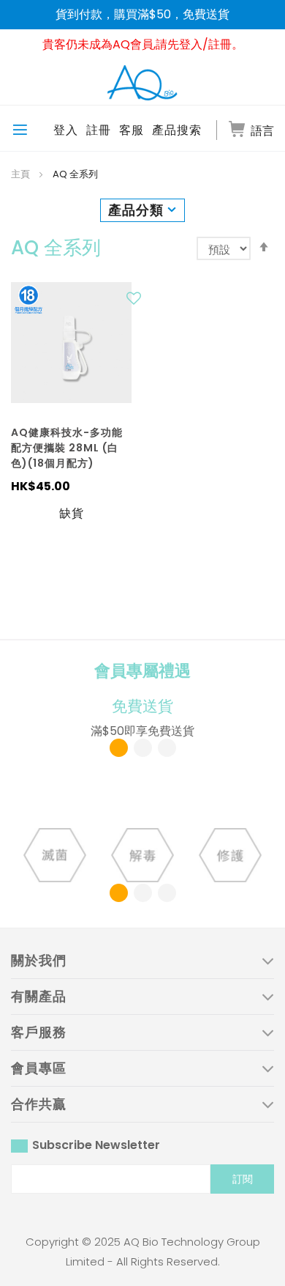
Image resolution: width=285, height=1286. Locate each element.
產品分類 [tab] (136, 210)
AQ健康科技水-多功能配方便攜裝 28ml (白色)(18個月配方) (67, 447)
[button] (135, 302)
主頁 (21, 174)
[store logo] (142, 82)
